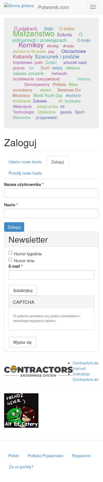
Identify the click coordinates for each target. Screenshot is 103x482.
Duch (45, 68)
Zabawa (40, 101)
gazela (66, 112)
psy (51, 51)
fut (31, 68)
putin (39, 62)
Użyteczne (46, 112)
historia (83, 79)
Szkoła (64, 34)
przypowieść (46, 117)
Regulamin (81, 455)
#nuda (68, 45)
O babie (67, 28)
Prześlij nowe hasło (25, 173)
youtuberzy (22, 90)
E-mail (16, 266)
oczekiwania (23, 79)
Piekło (13, 455)
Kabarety (23, 56)
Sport (79, 112)
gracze (19, 68)
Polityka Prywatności (45, 455)
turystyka (72, 101)
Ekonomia (21, 117)
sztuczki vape (75, 62)
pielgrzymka (47, 106)
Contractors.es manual (85, 365)
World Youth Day (47, 95)
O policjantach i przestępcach (47, 37)
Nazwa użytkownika (23, 184)
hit (62, 106)
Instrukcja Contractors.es (85, 376)
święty (57, 68)
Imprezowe (22, 62)
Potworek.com (53, 6)
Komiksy (31, 44)
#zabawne (22, 101)
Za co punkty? (21, 466)
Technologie (23, 112)
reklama (73, 68)
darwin (46, 90)
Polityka (59, 84)
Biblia (73, 84)
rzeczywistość (48, 79)
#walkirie (73, 95)
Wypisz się (22, 342)
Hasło (11, 204)
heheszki (59, 73)
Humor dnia (24, 260)
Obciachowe (73, 51)
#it (61, 101)
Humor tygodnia (28, 253)
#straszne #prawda (29, 51)
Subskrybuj (22, 290)
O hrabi (83, 40)
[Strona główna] (19, 5)
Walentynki (22, 106)
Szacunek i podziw (57, 56)
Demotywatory (36, 84)
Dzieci (51, 62)
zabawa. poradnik (28, 73)
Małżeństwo (34, 33)
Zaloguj (59, 163)
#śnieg (53, 45)
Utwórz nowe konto (25, 161)
